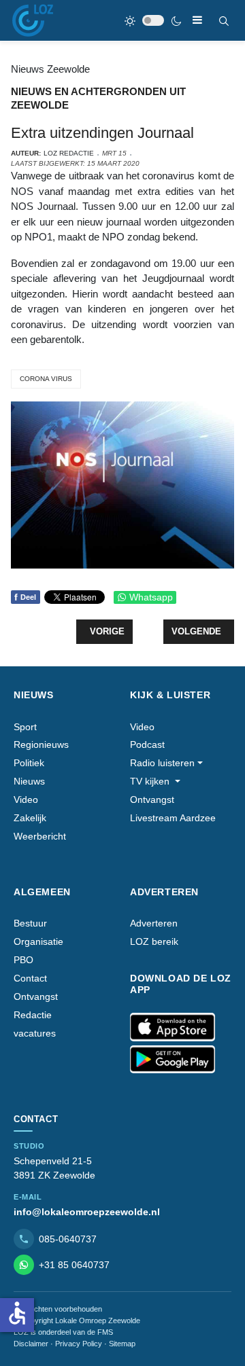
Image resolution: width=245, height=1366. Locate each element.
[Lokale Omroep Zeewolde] (32, 20)
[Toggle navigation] (197, 20)
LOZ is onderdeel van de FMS (63, 1332)
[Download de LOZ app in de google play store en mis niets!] (172, 1059)
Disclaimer (31, 1344)
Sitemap (122, 1344)
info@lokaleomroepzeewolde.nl (87, 1211)
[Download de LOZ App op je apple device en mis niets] (172, 1027)
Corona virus (46, 378)
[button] (166, 763)
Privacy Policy (78, 1344)
